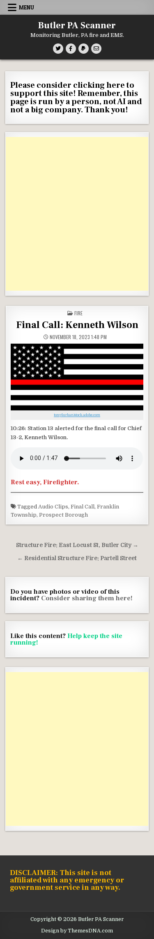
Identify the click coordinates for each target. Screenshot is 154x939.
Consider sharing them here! (87, 598)
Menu (26, 7)
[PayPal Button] (83, 48)
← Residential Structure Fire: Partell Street (77, 558)
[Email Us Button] (96, 48)
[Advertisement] (77, 214)
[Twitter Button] (58, 48)
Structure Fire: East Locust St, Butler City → (77, 545)
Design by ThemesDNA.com (77, 931)
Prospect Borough (63, 515)
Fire (78, 313)
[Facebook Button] (71, 48)
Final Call (82, 507)
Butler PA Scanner (77, 25)
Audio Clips (53, 507)
